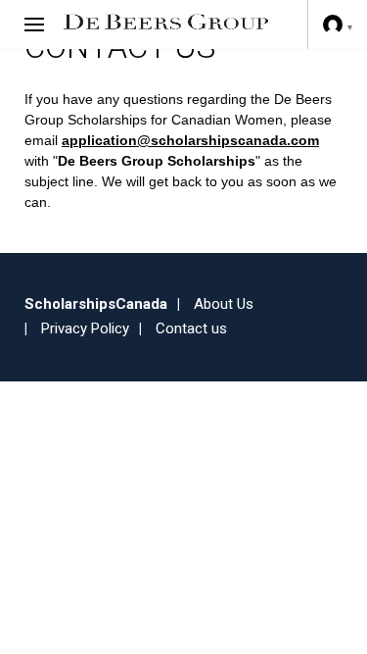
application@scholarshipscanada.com (190, 140)
